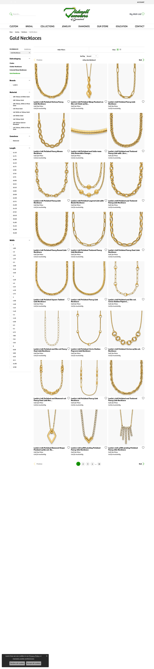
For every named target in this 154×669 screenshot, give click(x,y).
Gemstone (14, 136)
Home (11, 32)
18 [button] (99, 464)
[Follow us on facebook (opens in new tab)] (11, 2)
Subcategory (15, 59)
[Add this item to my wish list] (68, 102)
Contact (139, 26)
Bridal (29, 26)
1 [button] (79, 464)
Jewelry (66, 26)
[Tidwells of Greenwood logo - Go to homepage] (77, 14)
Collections (47, 26)
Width (12, 240)
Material (13, 92)
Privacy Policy (34, 656)
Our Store (102, 26)
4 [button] (92, 464)
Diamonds (84, 26)
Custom (14, 26)
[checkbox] (14, 85)
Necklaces (24, 32)
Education (122, 26)
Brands (13, 80)
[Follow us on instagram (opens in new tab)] (15, 2)
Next (140, 60)
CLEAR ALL (27, 49)
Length (13, 148)
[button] (140, 2)
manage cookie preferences (23, 659)
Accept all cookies (33, 663)
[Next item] (67, 82)
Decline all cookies (17, 663)
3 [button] (87, 464)
